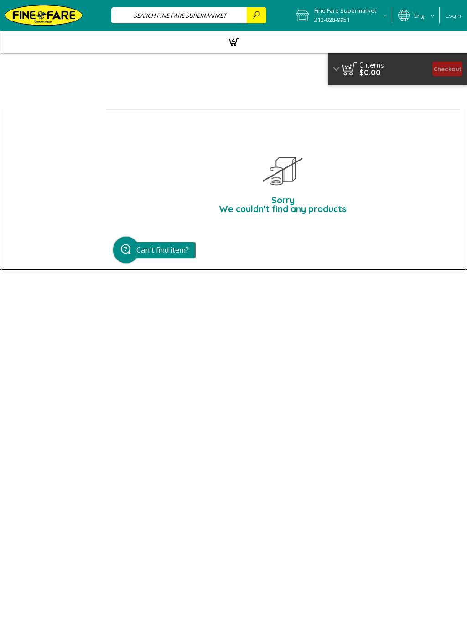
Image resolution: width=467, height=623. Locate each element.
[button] (341, 15)
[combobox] (188, 15)
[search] (256, 15)
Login (453, 15)
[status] (371, 65)
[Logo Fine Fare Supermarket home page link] (43, 15)
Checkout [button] (448, 69)
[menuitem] (233, 42)
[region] (397, 69)
